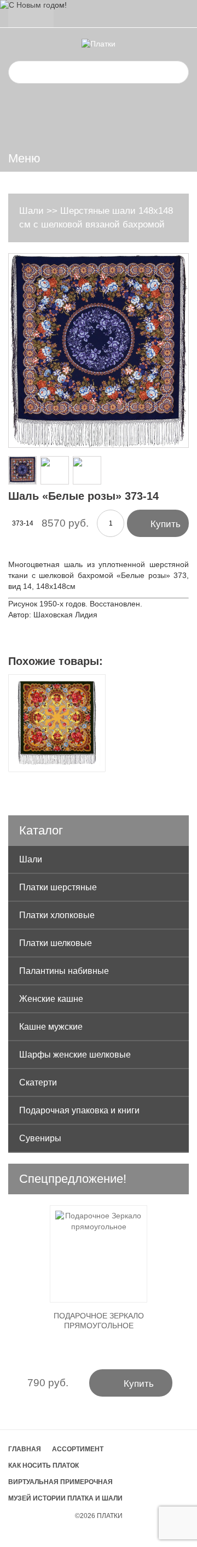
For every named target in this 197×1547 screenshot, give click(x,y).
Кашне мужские (51, 1026)
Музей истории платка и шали (65, 1498)
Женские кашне (51, 998)
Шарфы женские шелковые (75, 1054)
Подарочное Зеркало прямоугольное (99, 1320)
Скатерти (38, 1082)
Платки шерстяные (58, 887)
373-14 (22, 523)
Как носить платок (43, 1465)
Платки (110, 1516)
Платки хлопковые (57, 915)
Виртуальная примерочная (60, 1482)
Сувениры (40, 1138)
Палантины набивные (64, 971)
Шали (31, 211)
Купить (158, 523)
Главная (24, 1449)
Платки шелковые (55, 943)
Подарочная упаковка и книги (79, 1110)
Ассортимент (77, 1449)
